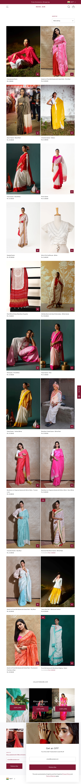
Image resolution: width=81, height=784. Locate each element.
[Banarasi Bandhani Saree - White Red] (58, 523)
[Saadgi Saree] (23, 227)
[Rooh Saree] (58, 168)
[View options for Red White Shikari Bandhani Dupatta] (37, 309)
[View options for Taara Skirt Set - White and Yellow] (72, 604)
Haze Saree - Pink (46, 372)
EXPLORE (18, 707)
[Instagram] (79, 396)
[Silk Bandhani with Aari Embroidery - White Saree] (58, 286)
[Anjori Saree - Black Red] (23, 110)
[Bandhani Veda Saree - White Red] (58, 403)
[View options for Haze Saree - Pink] (72, 367)
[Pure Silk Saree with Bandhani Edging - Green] (58, 640)
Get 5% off (79, 389)
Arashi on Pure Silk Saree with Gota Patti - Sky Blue (21, 609)
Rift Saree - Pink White (13, 372)
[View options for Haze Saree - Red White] (37, 191)
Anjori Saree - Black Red (14, 138)
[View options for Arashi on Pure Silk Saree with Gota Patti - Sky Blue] (37, 604)
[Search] (68, 6)
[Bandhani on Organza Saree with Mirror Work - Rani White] (58, 462)
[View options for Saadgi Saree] (37, 250)
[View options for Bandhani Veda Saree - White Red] (72, 426)
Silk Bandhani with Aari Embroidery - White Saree (55, 314)
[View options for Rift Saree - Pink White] (37, 367)
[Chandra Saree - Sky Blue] (23, 523)
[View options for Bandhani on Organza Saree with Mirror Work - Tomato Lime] (37, 485)
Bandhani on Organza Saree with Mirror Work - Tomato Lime (22, 491)
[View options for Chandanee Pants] (37, 74)
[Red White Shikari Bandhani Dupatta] (23, 286)
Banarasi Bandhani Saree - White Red (52, 550)
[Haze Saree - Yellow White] (23, 403)
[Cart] (73, 6)
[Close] (75, 726)
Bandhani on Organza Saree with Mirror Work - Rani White (57, 490)
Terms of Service (50, 776)
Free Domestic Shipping (40, 2)
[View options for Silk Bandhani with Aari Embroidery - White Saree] (72, 309)
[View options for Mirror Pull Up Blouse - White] (72, 250)
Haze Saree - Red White (13, 196)
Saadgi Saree (11, 255)
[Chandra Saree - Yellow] (58, 110)
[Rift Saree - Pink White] (23, 345)
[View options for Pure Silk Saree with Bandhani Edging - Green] (72, 663)
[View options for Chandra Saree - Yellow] (72, 133)
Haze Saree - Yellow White (14, 431)
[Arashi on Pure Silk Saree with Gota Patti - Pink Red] (58, 51)
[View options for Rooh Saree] (72, 191)
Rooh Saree (44, 196)
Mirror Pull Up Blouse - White (49, 255)
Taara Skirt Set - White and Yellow (50, 609)
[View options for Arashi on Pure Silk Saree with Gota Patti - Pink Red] (72, 74)
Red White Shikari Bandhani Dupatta (17, 314)
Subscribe (14, 766)
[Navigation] (7, 6)
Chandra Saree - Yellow (48, 138)
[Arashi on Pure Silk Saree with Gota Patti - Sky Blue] (23, 581)
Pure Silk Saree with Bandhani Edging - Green (54, 668)
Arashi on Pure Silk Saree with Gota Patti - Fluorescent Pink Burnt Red (22, 669)
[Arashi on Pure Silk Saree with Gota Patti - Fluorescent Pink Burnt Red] (23, 640)
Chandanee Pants (12, 79)
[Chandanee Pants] (23, 51)
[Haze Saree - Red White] (23, 168)
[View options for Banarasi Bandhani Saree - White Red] (72, 545)
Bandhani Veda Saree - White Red (51, 431)
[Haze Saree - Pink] (58, 345)
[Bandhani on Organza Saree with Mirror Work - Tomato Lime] (23, 462)
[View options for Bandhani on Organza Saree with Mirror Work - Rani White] (72, 485)
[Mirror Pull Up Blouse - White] (58, 227)
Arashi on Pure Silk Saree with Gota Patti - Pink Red (55, 79)
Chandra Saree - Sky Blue (14, 550)
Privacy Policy (66, 774)
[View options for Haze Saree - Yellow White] (37, 426)
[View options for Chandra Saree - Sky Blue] (37, 545)
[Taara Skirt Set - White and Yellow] (58, 581)
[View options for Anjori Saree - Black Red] (37, 133)
